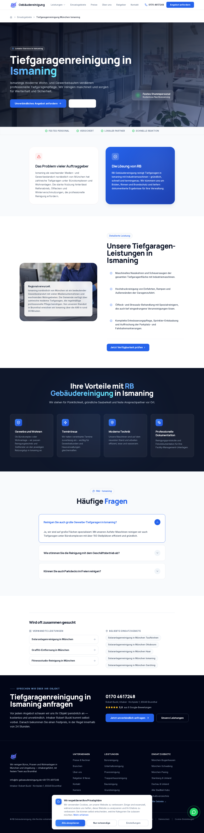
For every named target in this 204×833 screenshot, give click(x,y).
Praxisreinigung (112, 772)
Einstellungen (133, 823)
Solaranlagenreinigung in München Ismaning (131, 658)
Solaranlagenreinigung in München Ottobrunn (132, 644)
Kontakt (76, 784)
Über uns (77, 772)
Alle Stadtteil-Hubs (161, 790)
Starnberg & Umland (161, 778)
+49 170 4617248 (50, 780)
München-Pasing (160, 772)
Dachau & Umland (160, 784)
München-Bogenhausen (163, 760)
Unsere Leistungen (172, 717)
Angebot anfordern (180, 4)
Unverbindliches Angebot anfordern (36, 103)
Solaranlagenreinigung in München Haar (129, 651)
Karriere (77, 790)
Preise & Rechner (81, 760)
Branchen (77, 766)
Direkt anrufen (82, 103)
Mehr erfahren (81, 815)
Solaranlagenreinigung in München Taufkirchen (133, 637)
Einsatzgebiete (24, 17)
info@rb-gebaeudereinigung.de (26, 780)
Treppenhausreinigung (115, 778)
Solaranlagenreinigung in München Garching (131, 665)
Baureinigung (110, 784)
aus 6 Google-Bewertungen (135, 707)
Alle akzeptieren (70, 823)
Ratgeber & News (81, 778)
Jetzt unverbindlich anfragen (127, 717)
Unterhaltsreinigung (114, 766)
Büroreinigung (111, 760)
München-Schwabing (162, 766)
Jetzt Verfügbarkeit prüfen (126, 347)
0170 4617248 (120, 696)
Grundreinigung (112, 790)
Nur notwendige (101, 823)
